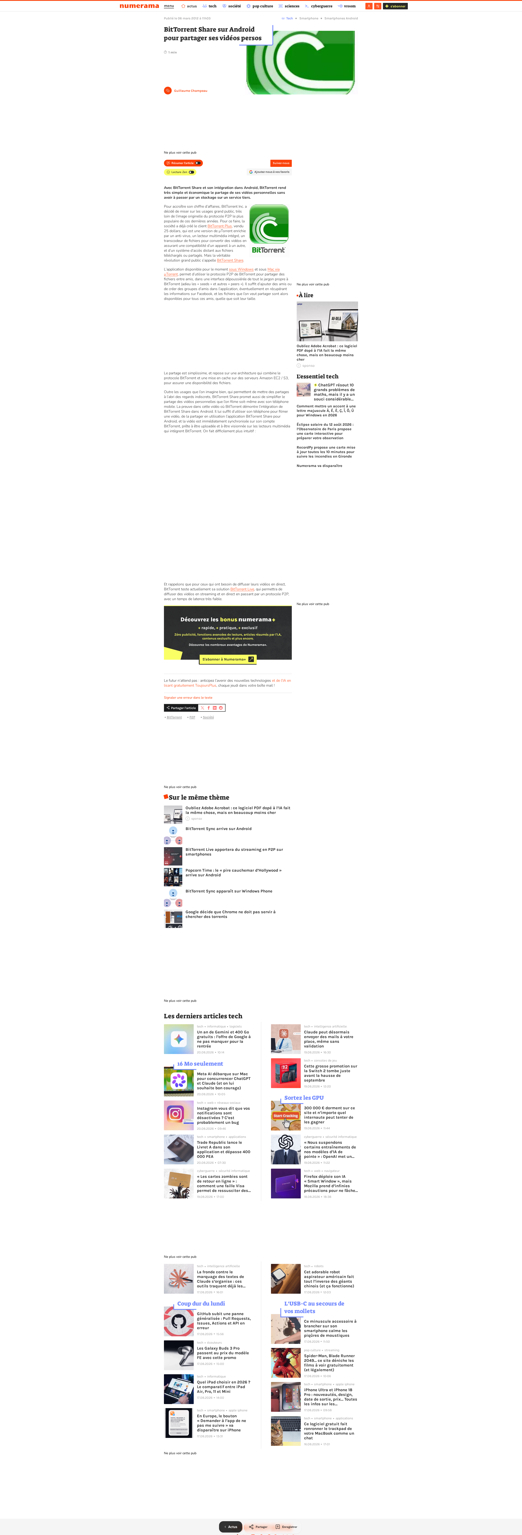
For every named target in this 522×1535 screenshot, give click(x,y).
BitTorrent (174, 717)
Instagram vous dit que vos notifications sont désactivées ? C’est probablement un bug (223, 1115)
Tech (289, 18)
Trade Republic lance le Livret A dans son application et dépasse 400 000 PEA (223, 1149)
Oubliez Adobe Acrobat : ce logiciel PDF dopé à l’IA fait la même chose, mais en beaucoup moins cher (238, 810)
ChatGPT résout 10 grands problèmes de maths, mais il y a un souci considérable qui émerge (334, 392)
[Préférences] (377, 6)
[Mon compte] (369, 6)
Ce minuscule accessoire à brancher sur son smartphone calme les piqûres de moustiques (330, 1328)
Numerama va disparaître (319, 465)
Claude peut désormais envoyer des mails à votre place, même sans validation (328, 1039)
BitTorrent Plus (220, 226)
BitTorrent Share (230, 260)
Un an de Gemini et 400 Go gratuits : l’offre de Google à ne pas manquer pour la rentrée (224, 1039)
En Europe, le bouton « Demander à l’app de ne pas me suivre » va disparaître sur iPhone (221, 1423)
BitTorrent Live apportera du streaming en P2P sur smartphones (234, 852)
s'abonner (397, 6)
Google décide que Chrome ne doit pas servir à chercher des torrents (231, 914)
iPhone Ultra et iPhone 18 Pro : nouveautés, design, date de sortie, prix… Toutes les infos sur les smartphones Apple (330, 1397)
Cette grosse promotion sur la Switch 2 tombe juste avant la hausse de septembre (330, 1073)
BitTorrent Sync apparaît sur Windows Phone (229, 891)
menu (169, 5)
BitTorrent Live (242, 589)
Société (208, 717)
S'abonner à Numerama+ (224, 659)
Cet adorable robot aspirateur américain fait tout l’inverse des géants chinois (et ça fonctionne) (329, 1279)
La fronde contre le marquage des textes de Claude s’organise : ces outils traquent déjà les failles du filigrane (220, 1279)
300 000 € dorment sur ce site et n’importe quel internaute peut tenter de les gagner (329, 1115)
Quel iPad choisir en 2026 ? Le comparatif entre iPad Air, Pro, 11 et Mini (223, 1387)
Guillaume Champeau (190, 91)
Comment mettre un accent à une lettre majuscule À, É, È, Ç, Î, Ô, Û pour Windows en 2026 (326, 410)
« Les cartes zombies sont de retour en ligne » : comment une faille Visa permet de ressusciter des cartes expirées (222, 1183)
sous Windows (241, 269)
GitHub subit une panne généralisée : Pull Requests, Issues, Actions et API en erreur (224, 1320)
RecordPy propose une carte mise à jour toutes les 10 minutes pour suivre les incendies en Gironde (326, 452)
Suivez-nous (281, 163)
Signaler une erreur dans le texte (188, 697)
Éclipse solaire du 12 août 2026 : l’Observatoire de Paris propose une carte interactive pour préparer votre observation (325, 431)
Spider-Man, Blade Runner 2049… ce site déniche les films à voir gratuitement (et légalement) (329, 1362)
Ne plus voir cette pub (180, 152)
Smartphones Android (341, 18)
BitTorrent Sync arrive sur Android (219, 828)
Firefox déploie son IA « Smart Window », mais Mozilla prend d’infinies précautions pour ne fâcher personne (330, 1183)
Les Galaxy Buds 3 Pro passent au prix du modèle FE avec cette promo (223, 1353)
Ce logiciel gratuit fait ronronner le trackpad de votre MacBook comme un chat (329, 1431)
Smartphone (308, 18)
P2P (192, 717)
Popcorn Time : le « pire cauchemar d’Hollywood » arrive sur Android (234, 872)
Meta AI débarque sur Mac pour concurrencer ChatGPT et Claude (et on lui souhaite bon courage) (224, 1081)
